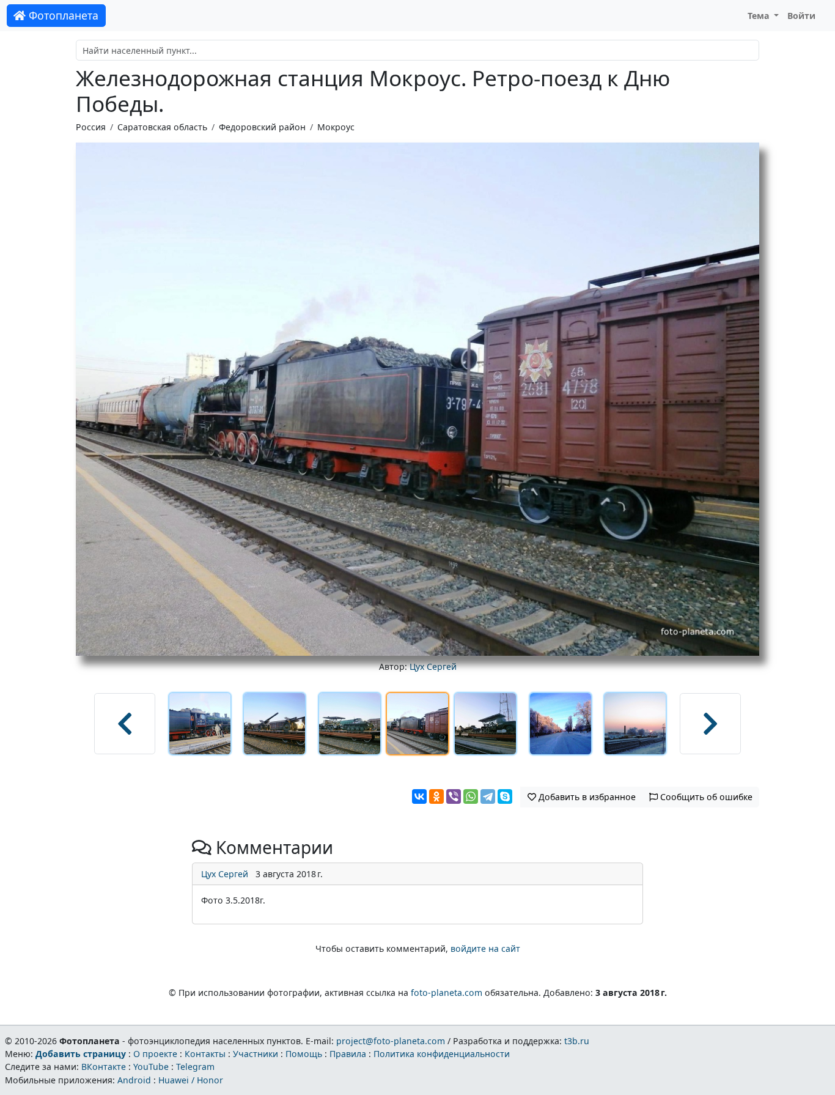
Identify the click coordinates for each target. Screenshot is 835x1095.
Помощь (303, 1054)
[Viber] (453, 796)
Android (134, 1080)
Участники (255, 1054)
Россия (91, 127)
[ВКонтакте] (419, 796)
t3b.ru (576, 1041)
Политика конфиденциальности (441, 1054)
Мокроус (336, 127)
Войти (801, 15)
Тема (760, 15)
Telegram (195, 1066)
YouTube (151, 1066)
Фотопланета (62, 15)
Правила (347, 1054)
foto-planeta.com (446, 992)
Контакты (205, 1054)
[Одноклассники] (436, 796)
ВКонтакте (103, 1066)
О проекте (155, 1054)
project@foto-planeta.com (390, 1041)
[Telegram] (487, 796)
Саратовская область (162, 127)
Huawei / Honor (190, 1080)
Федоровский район (262, 127)
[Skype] (505, 796)
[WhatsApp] (470, 796)
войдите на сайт (485, 948)
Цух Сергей (433, 666)
